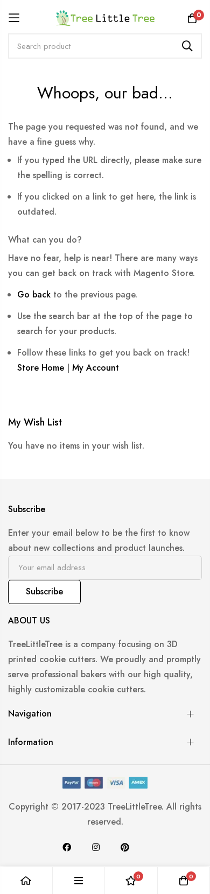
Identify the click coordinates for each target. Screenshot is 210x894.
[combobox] (105, 46)
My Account (95, 367)
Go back (34, 294)
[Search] (187, 46)
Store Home (40, 367)
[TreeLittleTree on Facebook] (66, 847)
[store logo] (105, 17)
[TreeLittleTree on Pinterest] (125, 847)
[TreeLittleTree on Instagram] (96, 847)
